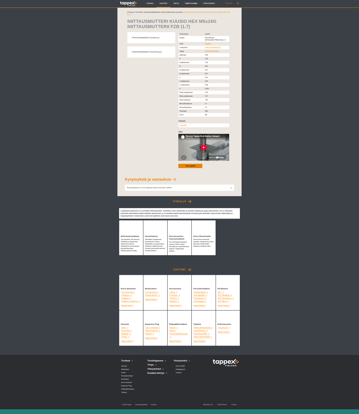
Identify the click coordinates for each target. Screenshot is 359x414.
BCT (220, 292)
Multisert (173, 301)
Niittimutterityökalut (130, 236)
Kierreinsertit (175, 289)
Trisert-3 (173, 298)
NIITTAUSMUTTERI (168, 12)
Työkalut (197, 324)
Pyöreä (172, 328)
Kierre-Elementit (128, 289)
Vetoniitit (125, 324)
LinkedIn (178, 372)
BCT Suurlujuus (225, 298)
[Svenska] (221, 3)
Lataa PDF (183, 125)
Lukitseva (125, 295)
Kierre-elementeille (202, 236)
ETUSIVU (130, 12)
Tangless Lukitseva (129, 301)
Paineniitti (125, 331)
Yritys (150, 364)
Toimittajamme (155, 360)
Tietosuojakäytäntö (141, 404)
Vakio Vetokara (152, 328)
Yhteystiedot (154, 369)
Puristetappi (199, 301)
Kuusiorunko (151, 292)
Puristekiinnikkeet (201, 289)
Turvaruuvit (223, 328)
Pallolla (148, 334)
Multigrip (125, 334)
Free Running (127, 292)
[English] (219, 3)
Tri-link (124, 337)
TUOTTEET (139, 12)
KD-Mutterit (223, 289)
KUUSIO (179, 12)
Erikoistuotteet (224, 324)
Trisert (172, 292)
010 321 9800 (180, 366)
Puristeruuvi (199, 298)
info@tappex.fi (180, 369)
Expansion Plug (152, 324)
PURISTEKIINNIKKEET (152, 12)
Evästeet (154, 404)
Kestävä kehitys (155, 373)
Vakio (123, 328)
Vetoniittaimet (151, 236)
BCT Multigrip (224, 295)
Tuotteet (179, 269)
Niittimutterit (151, 289)
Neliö (171, 331)
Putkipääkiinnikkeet (178, 324)
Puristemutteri (200, 292)
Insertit (123, 372)
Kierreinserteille (201, 334)
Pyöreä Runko (151, 295)
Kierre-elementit (126, 382)
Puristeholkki (199, 295)
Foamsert (173, 295)
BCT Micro (222, 301)
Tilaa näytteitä (190, 166)
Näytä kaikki (126, 306)
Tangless (125, 298)
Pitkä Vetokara (151, 331)
